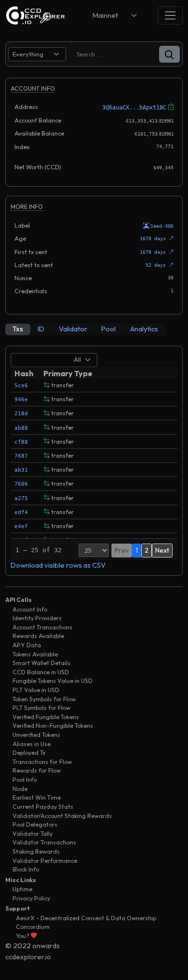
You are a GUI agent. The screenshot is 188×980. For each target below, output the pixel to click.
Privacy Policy (31, 898)
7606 (21, 484)
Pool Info (25, 779)
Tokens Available (35, 654)
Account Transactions (42, 627)
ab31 (21, 470)
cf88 (21, 442)
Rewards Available (38, 636)
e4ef (21, 526)
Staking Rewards (36, 851)
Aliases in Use (32, 744)
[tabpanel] (94, 461)
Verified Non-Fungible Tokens (53, 725)
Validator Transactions (44, 842)
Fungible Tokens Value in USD (53, 680)
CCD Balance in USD (41, 672)
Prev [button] (122, 550)
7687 (21, 456)
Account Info (30, 609)
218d (21, 413)
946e (21, 399)
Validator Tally (33, 833)
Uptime (22, 889)
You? (23, 935)
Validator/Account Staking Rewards (62, 815)
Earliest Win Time (37, 797)
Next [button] (162, 550)
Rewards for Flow (37, 770)
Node (20, 788)
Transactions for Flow (42, 761)
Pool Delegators (35, 824)
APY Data (27, 645)
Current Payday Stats (43, 806)
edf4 (21, 512)
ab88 (21, 428)
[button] (169, 54)
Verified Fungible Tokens (46, 717)
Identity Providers (37, 618)
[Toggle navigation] (170, 15)
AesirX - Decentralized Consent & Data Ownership (86, 918)
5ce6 (21, 385)
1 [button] (136, 550)
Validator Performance (45, 860)
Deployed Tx (29, 752)
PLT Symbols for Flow (41, 707)
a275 (21, 498)
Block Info (26, 869)
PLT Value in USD (36, 690)
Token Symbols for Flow (44, 699)
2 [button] (146, 550)
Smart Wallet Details (41, 663)
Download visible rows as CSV (58, 565)
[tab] (17, 329)
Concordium (33, 926)
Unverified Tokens (36, 734)
